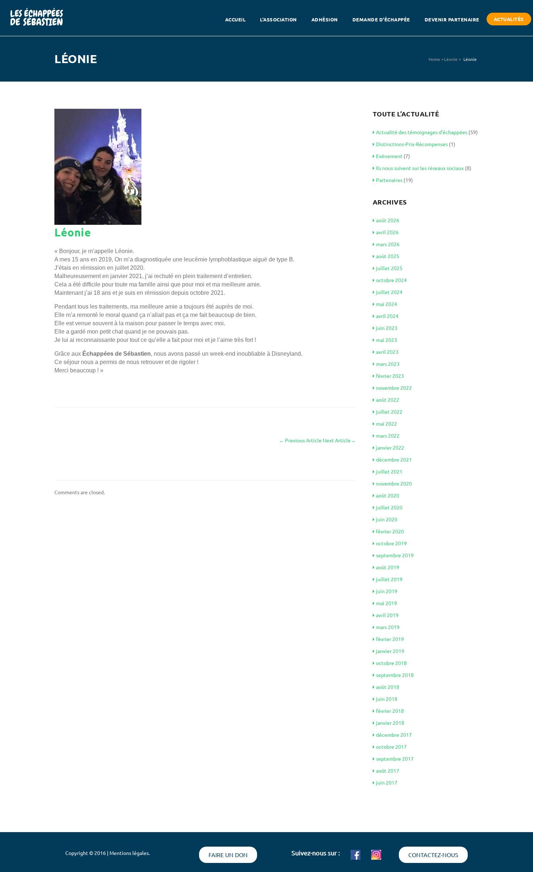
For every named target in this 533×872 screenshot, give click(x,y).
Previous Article (300, 440)
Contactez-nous (433, 854)
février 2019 (390, 639)
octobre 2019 (391, 543)
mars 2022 (388, 435)
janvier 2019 (390, 651)
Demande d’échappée (381, 19)
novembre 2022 (394, 387)
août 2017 (387, 770)
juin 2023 (386, 328)
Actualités (509, 19)
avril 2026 (387, 232)
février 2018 (390, 710)
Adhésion (324, 19)
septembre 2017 (395, 758)
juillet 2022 (389, 411)
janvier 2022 (390, 447)
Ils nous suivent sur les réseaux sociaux (420, 168)
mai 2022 (386, 423)
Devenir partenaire (452, 19)
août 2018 (387, 686)
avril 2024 (387, 316)
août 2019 (387, 567)
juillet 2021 (389, 471)
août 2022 (387, 399)
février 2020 (390, 531)
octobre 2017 (391, 746)
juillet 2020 (389, 507)
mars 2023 (388, 363)
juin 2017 (386, 782)
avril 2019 (387, 615)
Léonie (451, 59)
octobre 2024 (391, 280)
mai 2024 (386, 304)
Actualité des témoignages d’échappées (421, 132)
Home (434, 59)
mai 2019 (386, 603)
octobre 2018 (391, 663)
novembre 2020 (394, 483)
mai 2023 (386, 339)
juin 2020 (386, 519)
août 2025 (387, 256)
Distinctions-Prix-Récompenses (412, 144)
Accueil (235, 19)
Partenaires (389, 180)
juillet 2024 (389, 292)
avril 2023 (387, 351)
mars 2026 (388, 244)
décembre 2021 (394, 459)
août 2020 (387, 495)
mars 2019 (388, 627)
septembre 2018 (395, 674)
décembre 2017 (394, 734)
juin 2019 (386, 591)
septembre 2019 (395, 555)
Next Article (339, 440)
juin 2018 (386, 698)
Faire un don (228, 854)
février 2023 (390, 375)
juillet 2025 (389, 268)
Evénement (389, 156)
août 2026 (387, 220)
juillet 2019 (389, 579)
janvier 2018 (390, 722)
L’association (278, 19)
